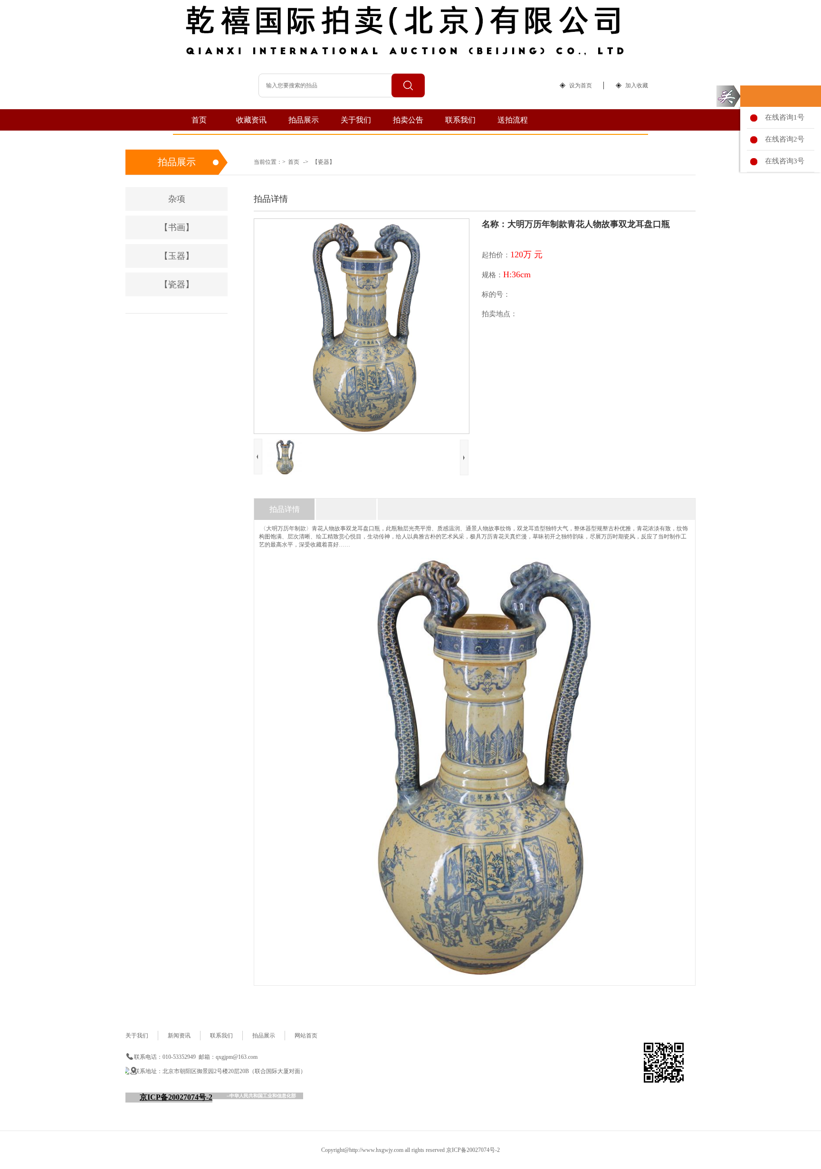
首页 (199, 120)
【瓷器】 (323, 162)
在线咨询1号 (782, 117)
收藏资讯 (251, 120)
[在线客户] (728, 96)
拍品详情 (284, 509)
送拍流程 (512, 120)
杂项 (176, 199)
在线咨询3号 (782, 161)
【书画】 (177, 227)
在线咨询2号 (782, 139)
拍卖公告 (408, 120)
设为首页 (580, 85)
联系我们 (460, 120)
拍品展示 (303, 120)
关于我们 (356, 120)
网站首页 (306, 1035)
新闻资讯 (179, 1035)
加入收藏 (636, 85)
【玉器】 (177, 256)
